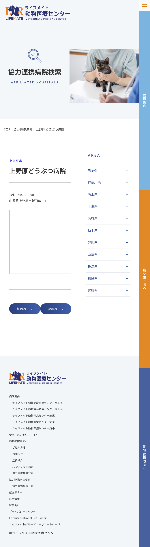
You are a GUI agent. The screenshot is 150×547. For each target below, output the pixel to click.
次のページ (56, 308)
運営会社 (14, 505)
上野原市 (15, 160)
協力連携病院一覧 (22, 486)
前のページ (25, 308)
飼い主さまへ (144, 279)
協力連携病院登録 (22, 473)
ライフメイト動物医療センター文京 (33, 422)
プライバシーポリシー (22, 511)
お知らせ (17, 454)
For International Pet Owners (28, 518)
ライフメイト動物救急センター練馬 (33, 415)
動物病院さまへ (144, 457)
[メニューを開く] (144, 5)
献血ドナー (15, 492)
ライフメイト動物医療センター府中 (33, 428)
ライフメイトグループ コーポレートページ (34, 524)
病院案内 (144, 100)
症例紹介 (17, 460)
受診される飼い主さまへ (23, 435)
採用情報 (14, 499)
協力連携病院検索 (19, 479)
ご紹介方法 (19, 447)
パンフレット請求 (23, 467)
